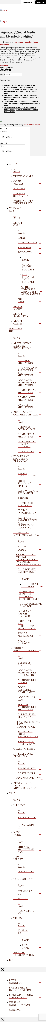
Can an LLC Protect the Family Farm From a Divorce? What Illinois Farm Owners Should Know (20, 91)
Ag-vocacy (19, 42)
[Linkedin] (6, 70)
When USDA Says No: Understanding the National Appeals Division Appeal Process (20, 86)
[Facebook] (1, 70)
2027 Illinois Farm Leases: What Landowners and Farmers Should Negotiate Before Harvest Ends (22, 104)
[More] (10, 70)
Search (2, 74)
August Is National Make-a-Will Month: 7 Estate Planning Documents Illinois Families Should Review (21, 110)
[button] (43, 10)
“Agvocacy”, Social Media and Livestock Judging (17, 34)
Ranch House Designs (32, 125)
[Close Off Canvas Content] (2, 969)
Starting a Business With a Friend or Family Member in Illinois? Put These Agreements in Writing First (21, 97)
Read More (4, 65)
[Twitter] (4, 70)
